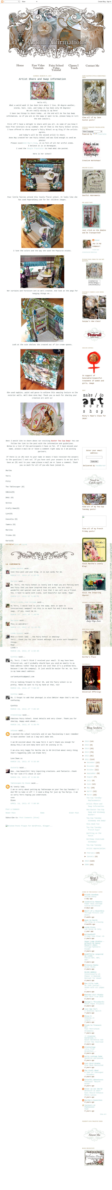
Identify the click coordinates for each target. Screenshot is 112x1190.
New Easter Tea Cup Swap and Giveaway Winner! (96, 812)
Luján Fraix (90, 927)
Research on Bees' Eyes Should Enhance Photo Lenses (94, 1093)
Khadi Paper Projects (94, 1004)
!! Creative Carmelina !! (90, 1037)
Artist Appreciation (96, 848)
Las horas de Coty (93, 929)
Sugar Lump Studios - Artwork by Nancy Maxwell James (94, 943)
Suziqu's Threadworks (94, 1002)
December (91, 763)
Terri (97, 240)
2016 (87, 741)
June (89, 784)
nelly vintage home (93, 1056)
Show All (103, 1114)
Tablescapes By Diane (20, 783)
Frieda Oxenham (91, 895)
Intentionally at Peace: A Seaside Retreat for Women (93, 976)
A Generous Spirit (93, 1011)
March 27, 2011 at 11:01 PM (25, 627)
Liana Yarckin (17, 569)
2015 (87, 745)
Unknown (14, 731)
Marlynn (14, 581)
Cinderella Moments (93, 902)
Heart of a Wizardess (94, 911)
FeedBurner (101, 466)
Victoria (14, 768)
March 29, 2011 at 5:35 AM (25, 762)
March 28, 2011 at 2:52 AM (25, 651)
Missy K (88, 1016)
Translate (101, 134)
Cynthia (14, 657)
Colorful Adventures (94, 1080)
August (90, 777)
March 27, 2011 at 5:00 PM (25, 596)
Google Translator (35, 149)
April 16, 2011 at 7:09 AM (25, 804)
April (90, 791)
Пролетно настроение (94, 1058)
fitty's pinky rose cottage (23, 602)
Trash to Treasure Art (93, 1026)
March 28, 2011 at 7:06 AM (25, 709)
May (89, 788)
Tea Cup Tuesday (94, 845)
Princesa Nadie (91, 965)
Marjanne (14, 620)
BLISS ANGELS (90, 972)
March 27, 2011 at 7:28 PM (25, 615)
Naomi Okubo (90, 967)
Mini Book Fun (93, 824)
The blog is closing (94, 922)
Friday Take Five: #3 (94, 936)
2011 (87, 759)
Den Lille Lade (91, 984)
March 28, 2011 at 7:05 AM (25, 688)
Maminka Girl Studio (94, 995)
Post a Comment (12, 809)
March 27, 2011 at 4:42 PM (25, 575)
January (91, 857)
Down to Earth (91, 920)
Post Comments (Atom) (29, 818)
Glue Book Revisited (94, 1065)
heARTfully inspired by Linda (94, 955)
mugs (86, 1109)
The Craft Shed (91, 1071)
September (92, 773)
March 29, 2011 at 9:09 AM (25, 777)
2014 (87, 749)
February (91, 853)
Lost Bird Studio (92, 1063)
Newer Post (11, 813)
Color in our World (93, 1089)
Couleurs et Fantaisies (90, 1106)
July (89, 781)
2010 (87, 861)
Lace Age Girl (91, 1009)
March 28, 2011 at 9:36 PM (25, 725)
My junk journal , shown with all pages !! (94, 987)
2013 (87, 752)
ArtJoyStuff (90, 934)
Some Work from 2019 (94, 997)
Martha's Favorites (93, 1100)
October (91, 770)
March (90, 795)
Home (42, 813)
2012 (87, 756)
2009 (87, 865)
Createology (16, 715)
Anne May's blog (30, 143)
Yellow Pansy (90, 896)
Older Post (74, 813)
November (91, 766)
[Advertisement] (56, 1176)
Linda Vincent (17, 633)
